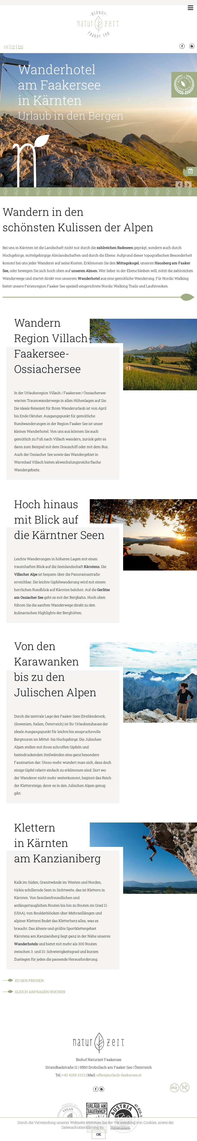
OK (98, 1134)
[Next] (188, 185)
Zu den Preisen (29, 980)
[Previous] (179, 185)
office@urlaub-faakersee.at (119, 1074)
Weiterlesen (120, 1127)
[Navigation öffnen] (190, 7)
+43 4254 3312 (73, 1074)
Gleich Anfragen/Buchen (40, 991)
